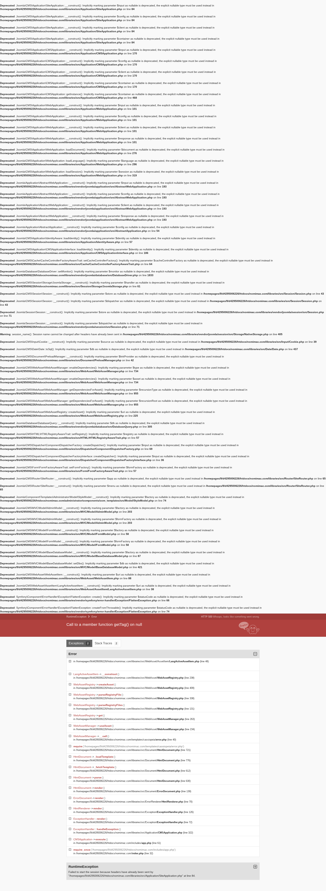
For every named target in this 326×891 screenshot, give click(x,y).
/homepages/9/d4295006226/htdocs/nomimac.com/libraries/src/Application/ (129, 832)
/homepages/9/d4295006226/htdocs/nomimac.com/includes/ (113, 843)
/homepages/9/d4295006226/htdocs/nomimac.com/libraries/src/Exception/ (129, 812)
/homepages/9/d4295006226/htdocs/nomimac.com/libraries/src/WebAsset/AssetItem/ (137, 661)
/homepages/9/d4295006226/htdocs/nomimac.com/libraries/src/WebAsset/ (130, 677)
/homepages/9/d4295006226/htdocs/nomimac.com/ (110, 853)
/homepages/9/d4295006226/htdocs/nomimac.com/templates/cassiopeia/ (121, 739)
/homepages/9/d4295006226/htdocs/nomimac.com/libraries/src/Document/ (128, 750)
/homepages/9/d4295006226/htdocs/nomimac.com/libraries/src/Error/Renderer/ (129, 801)
